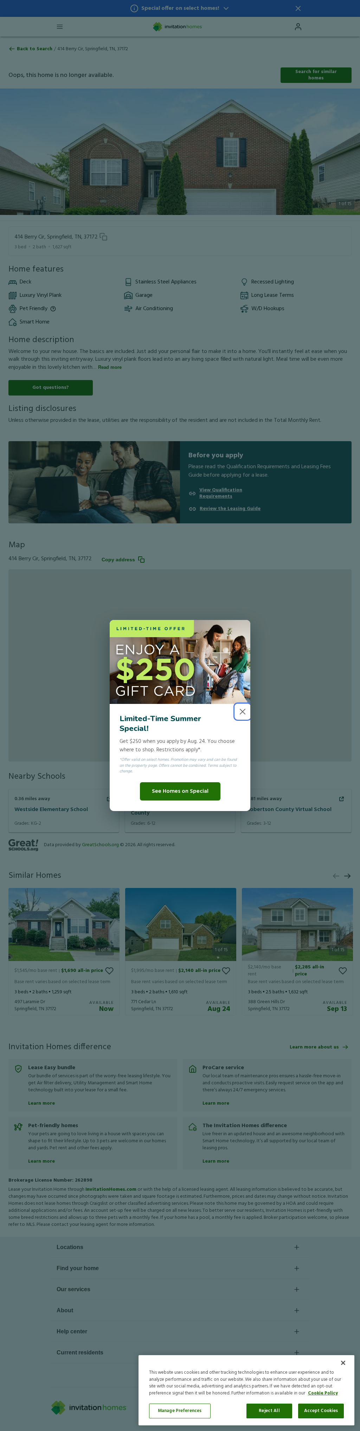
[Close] (343, 1363)
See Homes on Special (180, 791)
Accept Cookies (321, 1410)
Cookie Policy (323, 1393)
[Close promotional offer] (242, 711)
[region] (246, 1390)
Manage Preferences (179, 1410)
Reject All (269, 1410)
